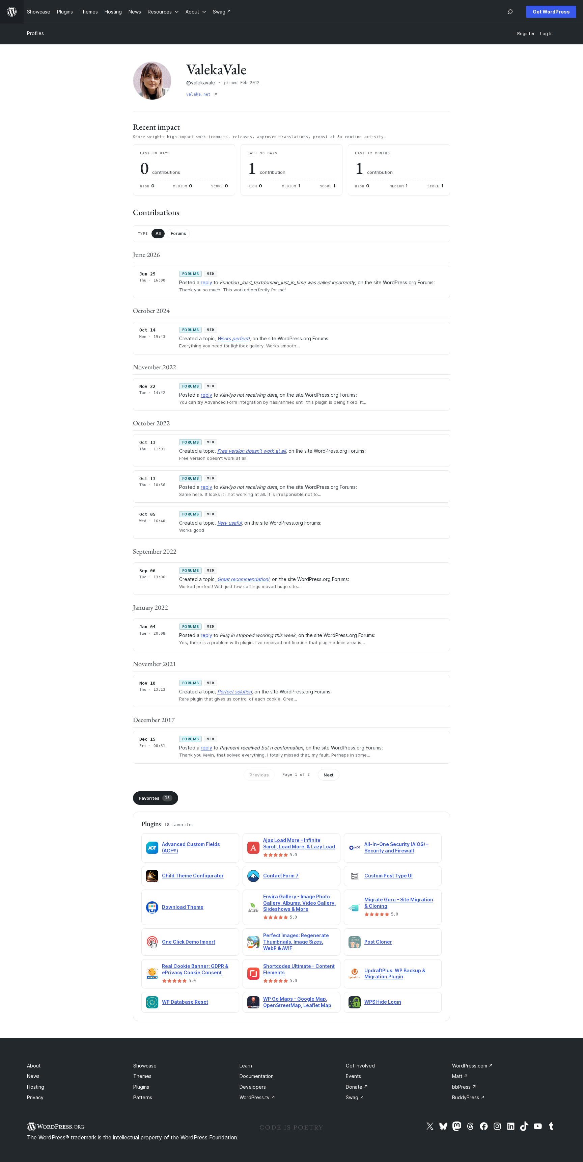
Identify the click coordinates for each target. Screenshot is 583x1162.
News (33, 1076)
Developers (253, 1087)
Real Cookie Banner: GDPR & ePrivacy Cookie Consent (195, 969)
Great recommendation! (243, 579)
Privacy (35, 1097)
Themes (142, 1076)
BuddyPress (468, 1097)
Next (329, 774)
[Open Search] (510, 12)
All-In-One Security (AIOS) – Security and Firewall (396, 847)
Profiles (35, 33)
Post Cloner (378, 942)
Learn (246, 1065)
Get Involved (360, 1065)
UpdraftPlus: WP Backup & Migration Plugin (394, 974)
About (33, 1065)
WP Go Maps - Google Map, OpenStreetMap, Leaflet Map (297, 1002)
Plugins (141, 1087)
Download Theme (182, 907)
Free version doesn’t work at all (251, 451)
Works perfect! (233, 338)
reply (206, 282)
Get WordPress (551, 12)
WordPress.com (472, 1065)
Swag (355, 1097)
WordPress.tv (257, 1097)
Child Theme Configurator (193, 875)
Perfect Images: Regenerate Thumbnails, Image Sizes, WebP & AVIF (296, 941)
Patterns (142, 1097)
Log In (546, 33)
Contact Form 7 (281, 875)
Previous (259, 774)
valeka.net (199, 94)
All (158, 233)
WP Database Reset (185, 1002)
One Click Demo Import (188, 942)
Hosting (35, 1087)
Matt (460, 1076)
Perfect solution (234, 691)
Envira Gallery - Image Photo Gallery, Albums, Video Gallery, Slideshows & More (299, 903)
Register (526, 33)
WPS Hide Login (382, 1002)
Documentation (257, 1076)
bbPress (464, 1087)
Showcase (145, 1065)
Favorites (154, 798)
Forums (178, 233)
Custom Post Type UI (388, 875)
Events (353, 1076)
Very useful (229, 523)
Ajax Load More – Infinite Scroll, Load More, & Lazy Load (299, 843)
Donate (357, 1087)
